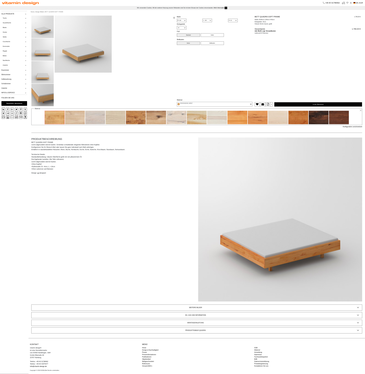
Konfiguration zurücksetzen (352, 127)
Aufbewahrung (6, 79)
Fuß (178, 31)
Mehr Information (219, 8)
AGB (255, 348)
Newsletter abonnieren (14, 103)
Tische (5, 18)
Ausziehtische (7, 22)
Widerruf (257, 350)
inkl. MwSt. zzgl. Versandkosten (265, 31)
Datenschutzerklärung (261, 361)
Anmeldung (258, 352)
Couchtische (6, 41)
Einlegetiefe (181, 24)
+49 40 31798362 (332, 3)
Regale (5, 51)
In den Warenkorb (318, 104)
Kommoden (6, 46)
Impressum (258, 354)
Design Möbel (39, 12)
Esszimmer (5, 70)
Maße (179, 17)
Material (179, 100)
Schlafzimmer (6, 83)
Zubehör (5, 65)
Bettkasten (180, 39)
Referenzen (146, 363)
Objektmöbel (146, 359)
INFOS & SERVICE (8, 92)
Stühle (5, 37)
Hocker (5, 32)
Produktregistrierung (261, 363)
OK (226, 7)
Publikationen (146, 357)
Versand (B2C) (147, 366)
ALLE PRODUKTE (7, 14)
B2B (255, 359)
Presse (144, 352)
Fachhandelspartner (261, 357)
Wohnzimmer (5, 74)
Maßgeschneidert (148, 361)
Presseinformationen (149, 354)
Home (32, 12)
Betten (5, 55)
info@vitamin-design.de (38, 366)
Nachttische (6, 60)
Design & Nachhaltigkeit (150, 350)
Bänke (5, 27)
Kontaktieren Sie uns (261, 366)
